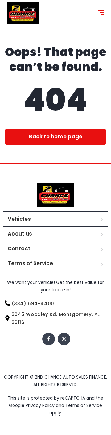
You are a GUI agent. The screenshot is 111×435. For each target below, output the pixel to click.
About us (20, 233)
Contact (19, 248)
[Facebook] (48, 339)
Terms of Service (30, 263)
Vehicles (19, 219)
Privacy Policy (41, 405)
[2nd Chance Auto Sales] (23, 13)
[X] (64, 339)
